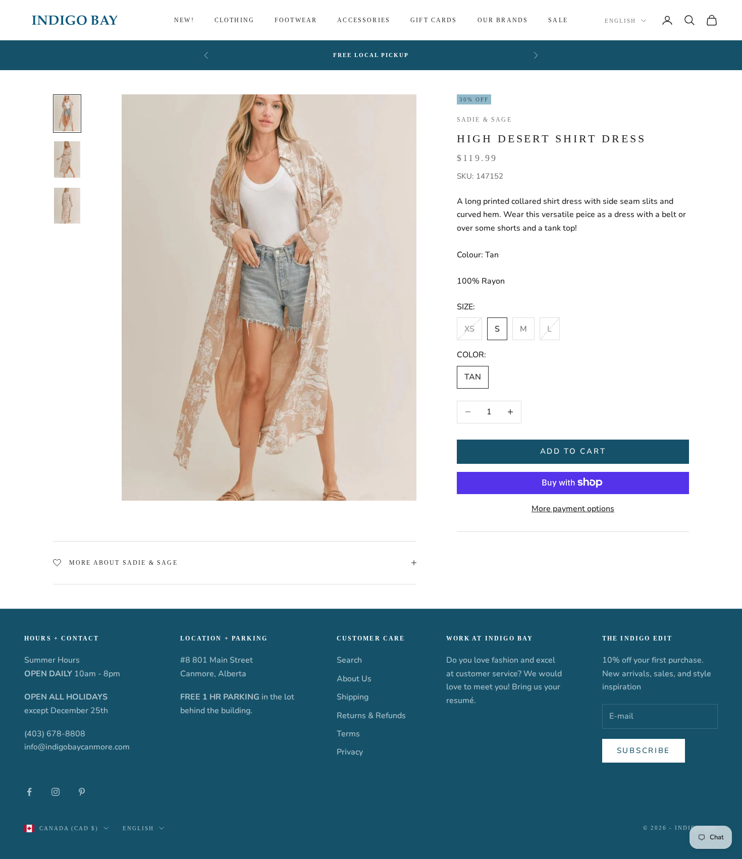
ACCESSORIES (363, 20)
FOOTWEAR (296, 20)
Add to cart (573, 451)
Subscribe (643, 750)
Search (349, 660)
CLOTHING (234, 20)
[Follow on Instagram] (55, 792)
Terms (348, 733)
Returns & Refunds (371, 715)
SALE (558, 20)
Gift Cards (433, 20)
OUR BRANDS (503, 20)
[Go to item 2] (67, 159)
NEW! (184, 20)
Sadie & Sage (484, 119)
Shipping (352, 697)
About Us (354, 678)
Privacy (350, 752)
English (620, 21)
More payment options (573, 508)
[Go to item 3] (67, 206)
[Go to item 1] (67, 113)
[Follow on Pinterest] (82, 792)
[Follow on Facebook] (29, 792)
